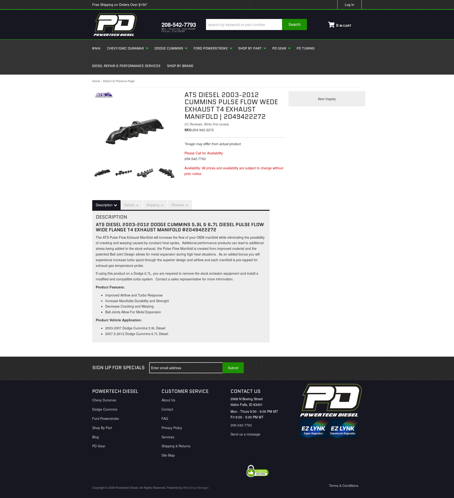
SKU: (188, 129)
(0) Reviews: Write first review (206, 124)
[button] (256, 24)
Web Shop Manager (195, 487)
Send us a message (245, 434)
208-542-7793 (241, 425)
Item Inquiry (327, 98)
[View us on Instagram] (354, 367)
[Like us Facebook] (323, 367)
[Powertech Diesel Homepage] (123, 24)
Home (96, 81)
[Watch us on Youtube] (339, 367)
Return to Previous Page (119, 81)
